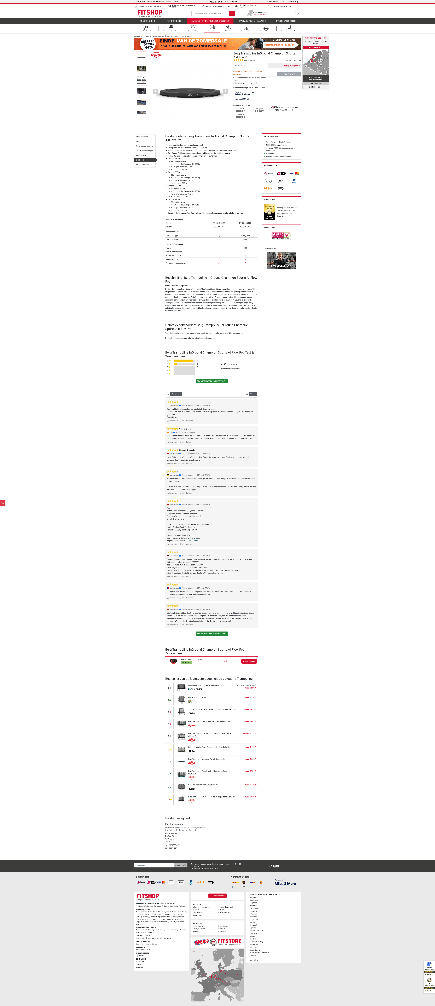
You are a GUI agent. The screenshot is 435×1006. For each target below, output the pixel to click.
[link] (268, 173)
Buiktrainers (254, 945)
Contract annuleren (217, 896)
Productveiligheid (143, 164)
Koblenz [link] (181, 917)
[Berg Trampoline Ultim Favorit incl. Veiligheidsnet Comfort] (181, 799)
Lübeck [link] (149, 919)
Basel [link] (138, 944)
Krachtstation (254, 908)
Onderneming (141, 1)
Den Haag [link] (157, 906)
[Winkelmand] (297, 13)
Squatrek (253, 939)
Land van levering (272, 1)
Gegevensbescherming (226, 907)
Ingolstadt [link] (161, 917)
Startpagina (138, 36)
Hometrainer (254, 900)
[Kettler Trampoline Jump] (181, 700)
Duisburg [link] (168, 914)
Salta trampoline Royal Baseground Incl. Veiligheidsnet (210, 747)
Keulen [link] (138, 919)
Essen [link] (174, 914)
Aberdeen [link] (139, 930)
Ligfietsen (253, 928)
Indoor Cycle (254, 919)
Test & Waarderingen (144, 151)
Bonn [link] (168, 912)
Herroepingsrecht (224, 913)
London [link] (183, 930)
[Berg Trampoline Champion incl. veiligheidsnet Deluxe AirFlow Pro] (181, 736)
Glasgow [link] (177, 930)
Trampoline (174, 36)
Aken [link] (138, 912)
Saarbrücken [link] (156, 922)
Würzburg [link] (139, 924)
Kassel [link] (175, 917)
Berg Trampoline (186, 36)
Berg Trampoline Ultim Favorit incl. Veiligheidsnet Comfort (211, 797)
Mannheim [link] (156, 919)
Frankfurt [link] (180, 914)
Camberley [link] (161, 930)
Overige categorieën (286, 21)
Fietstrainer (254, 933)
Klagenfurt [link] (151, 938)
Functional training (256, 942)
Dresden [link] (153, 914)
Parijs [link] (142, 956)
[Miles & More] (285, 882)
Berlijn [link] (150, 912)
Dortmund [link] (145, 914)
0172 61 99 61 (317, 87)
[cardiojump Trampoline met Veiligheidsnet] (181, 688)
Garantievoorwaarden (144, 146)
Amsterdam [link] (140, 906)
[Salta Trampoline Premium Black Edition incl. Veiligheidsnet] (181, 712)
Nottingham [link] (149, 932)
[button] (141, 57)
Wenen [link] (169, 938)
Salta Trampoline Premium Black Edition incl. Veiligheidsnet (212, 709)
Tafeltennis (253, 914)
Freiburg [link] (139, 917)
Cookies (196, 910)
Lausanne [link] (148, 944)
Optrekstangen (255, 950)
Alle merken (254, 960)
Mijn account (292, 1)
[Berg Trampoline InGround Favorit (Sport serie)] (181, 761)
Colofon (149, 1)
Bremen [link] (138, 914)
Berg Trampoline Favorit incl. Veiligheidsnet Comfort (209, 721)
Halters (252, 922)
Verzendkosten (198, 913)
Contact (175, 1)
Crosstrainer (254, 897)
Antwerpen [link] (140, 950)
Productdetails (142, 137)
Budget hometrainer (257, 931)
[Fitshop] (150, 13)
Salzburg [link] (163, 938)
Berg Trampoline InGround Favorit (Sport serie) (206, 759)
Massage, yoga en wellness (252, 21)
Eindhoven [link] (165, 906)
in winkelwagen (289, 74)
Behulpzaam (173, 421)
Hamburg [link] (146, 917)
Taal (282, 1)
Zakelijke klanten (158, 1)
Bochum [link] (162, 912)
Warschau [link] (139, 967)
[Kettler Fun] (195, 701)
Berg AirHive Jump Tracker (191, 659)
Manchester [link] (140, 932)
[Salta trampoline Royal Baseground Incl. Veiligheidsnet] (181, 749)
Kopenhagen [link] (140, 961)
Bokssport (253, 925)
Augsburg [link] (143, 912)
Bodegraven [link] (149, 906)
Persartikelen (223, 926)
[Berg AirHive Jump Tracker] (173, 661)
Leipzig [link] (143, 919)
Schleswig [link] (164, 922)
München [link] (164, 919)
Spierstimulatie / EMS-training (260, 953)
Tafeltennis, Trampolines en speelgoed (210, 21)
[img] (253, 93)
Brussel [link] (147, 950)
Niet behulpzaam (187, 421)
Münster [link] (171, 919)
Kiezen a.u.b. (240, 65)
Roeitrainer (253, 906)
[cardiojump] (195, 689)
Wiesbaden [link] (180, 922)
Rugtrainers (254, 947)
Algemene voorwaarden (201, 907)
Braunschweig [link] (181, 912)
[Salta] (195, 713)
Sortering (175, 394)
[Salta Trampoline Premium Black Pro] (181, 787)
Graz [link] (137, 938)
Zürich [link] (154, 944)
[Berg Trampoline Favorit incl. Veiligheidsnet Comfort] (181, 724)
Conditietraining (147, 21)
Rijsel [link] (138, 956)
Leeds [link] (145, 930)
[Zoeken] (232, 13)
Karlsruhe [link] (168, 917)
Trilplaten (253, 956)
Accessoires (141, 155)
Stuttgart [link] (172, 922)
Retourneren (197, 915)
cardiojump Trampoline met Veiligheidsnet (205, 685)
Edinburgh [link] (169, 930)
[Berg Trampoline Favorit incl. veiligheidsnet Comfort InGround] (181, 774)
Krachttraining (173, 21)
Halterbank (253, 917)
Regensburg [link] (140, 922)
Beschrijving (141, 141)
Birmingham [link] (152, 930)
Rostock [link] (148, 922)
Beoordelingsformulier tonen (211, 381)
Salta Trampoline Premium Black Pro (203, 785)
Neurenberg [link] (179, 919)
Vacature (168, 1)
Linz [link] (157, 938)
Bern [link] (142, 944)
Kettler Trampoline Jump (198, 697)
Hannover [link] (153, 917)
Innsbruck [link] (143, 938)
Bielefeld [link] (156, 912)
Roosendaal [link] (174, 906)
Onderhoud (222, 932)
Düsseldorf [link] (160, 914)
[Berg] (156, 55)
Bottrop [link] (173, 912)
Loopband (253, 903)
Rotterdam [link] (182, 906)
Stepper (252, 936)
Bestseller (140, 160)
